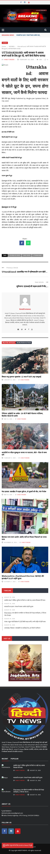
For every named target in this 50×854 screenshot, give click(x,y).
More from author (24, 343)
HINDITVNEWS (22, 850)
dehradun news (14, 255)
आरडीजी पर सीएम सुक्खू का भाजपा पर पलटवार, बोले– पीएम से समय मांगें (24, 453)
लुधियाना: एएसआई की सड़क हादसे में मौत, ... (32, 286)
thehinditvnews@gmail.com (13, 813)
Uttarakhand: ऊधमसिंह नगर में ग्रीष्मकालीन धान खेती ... (24, 271)
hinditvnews (9, 60)
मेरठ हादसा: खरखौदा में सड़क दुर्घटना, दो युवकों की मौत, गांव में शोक (24, 491)
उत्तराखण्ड (5, 43)
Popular (14, 759)
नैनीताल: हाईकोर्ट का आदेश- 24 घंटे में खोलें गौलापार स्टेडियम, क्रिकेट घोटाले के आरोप (22, 414)
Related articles (9, 343)
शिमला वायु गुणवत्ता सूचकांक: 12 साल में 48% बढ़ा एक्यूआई (21, 376)
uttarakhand (37, 255)
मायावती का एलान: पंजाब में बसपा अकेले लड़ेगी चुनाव (30, 35)
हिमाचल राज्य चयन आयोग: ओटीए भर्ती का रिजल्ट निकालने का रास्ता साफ (24, 538)
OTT (34, 847)
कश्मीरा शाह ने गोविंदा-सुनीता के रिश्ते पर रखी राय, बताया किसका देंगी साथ (29, 766)
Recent (5, 759)
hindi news (26, 255)
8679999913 (7, 811)
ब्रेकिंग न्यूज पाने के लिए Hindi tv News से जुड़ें (18, 845)
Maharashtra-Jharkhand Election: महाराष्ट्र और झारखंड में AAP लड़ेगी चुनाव (23, 577)
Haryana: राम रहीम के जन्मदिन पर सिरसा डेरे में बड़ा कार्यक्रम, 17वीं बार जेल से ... (28, 791)
